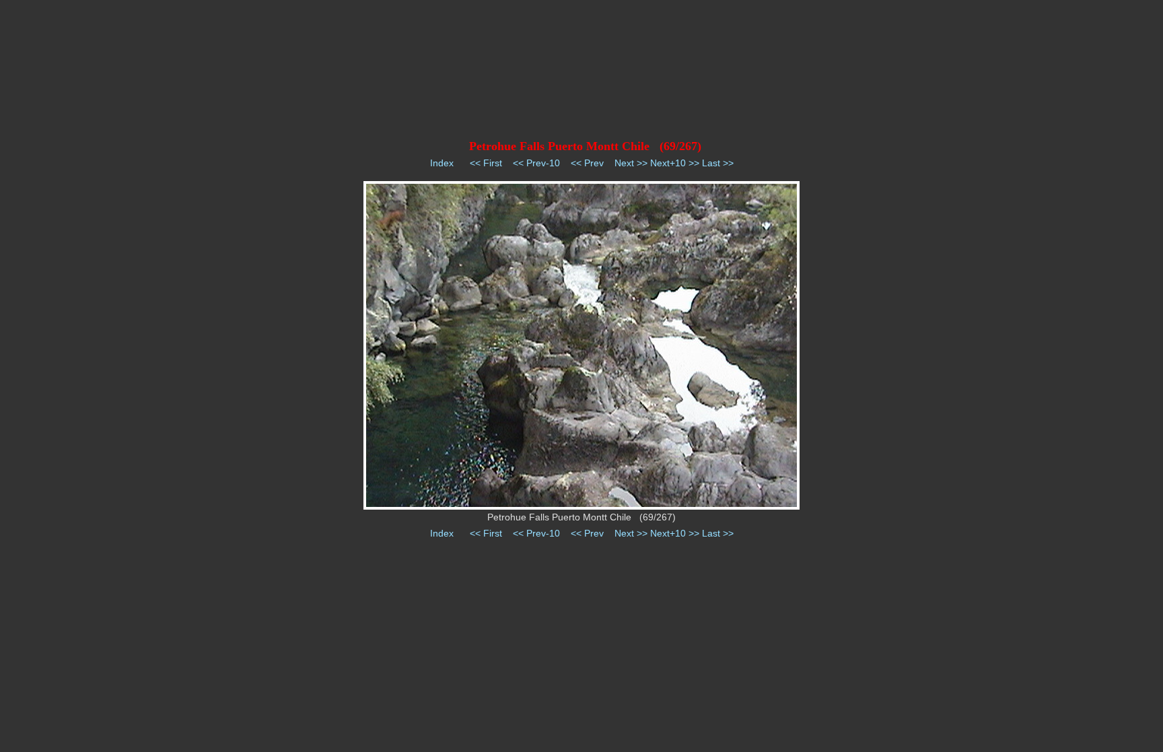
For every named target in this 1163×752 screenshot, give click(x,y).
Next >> (630, 163)
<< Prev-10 (536, 163)
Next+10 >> (674, 163)
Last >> (718, 163)
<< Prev (587, 163)
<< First (486, 163)
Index (442, 163)
